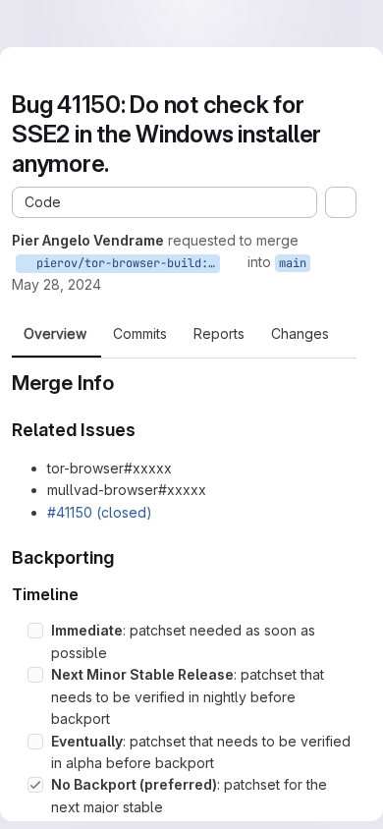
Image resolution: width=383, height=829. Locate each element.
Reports (219, 334)
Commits (140, 334)
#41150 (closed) (99, 512)
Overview (55, 334)
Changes (300, 334)
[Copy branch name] (234, 262)
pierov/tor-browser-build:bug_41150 (124, 263)
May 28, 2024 (56, 284)
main (292, 263)
